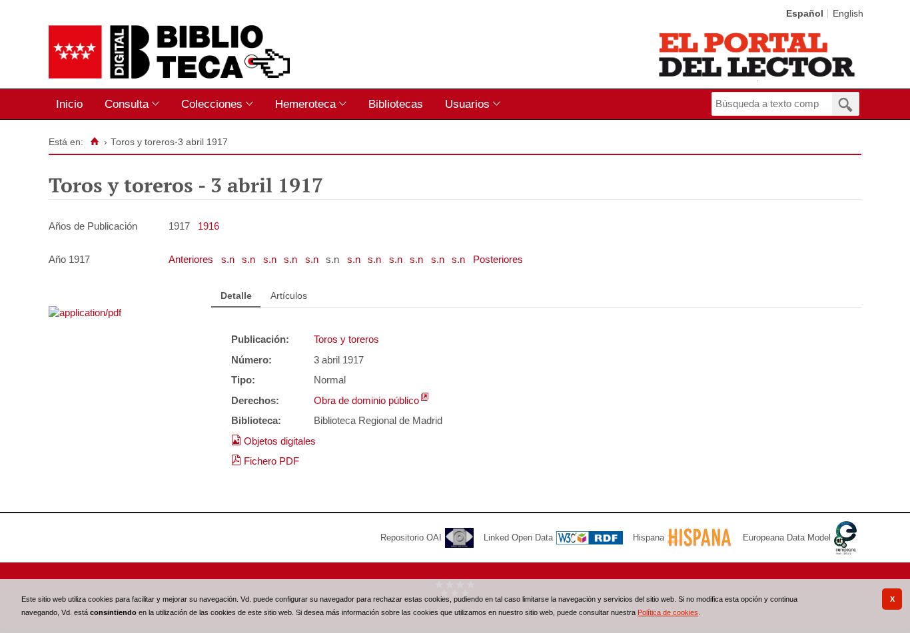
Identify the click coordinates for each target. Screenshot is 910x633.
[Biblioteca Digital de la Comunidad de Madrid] (169, 52)
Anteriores (192, 259)
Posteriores (498, 259)
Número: (251, 359)
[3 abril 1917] (85, 312)
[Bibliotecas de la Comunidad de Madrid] (757, 54)
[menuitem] (72, 104)
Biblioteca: (256, 420)
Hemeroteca (305, 104)
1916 (208, 226)
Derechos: (255, 400)
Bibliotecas (395, 104)
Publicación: (260, 339)
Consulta (127, 104)
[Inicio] (94, 141)
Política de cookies (668, 612)
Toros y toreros (346, 339)
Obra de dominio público (366, 400)
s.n (229, 259)
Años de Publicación (93, 226)
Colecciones (211, 104)
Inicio (69, 104)
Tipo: (243, 379)
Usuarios (467, 104)
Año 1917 (69, 259)
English (848, 14)
